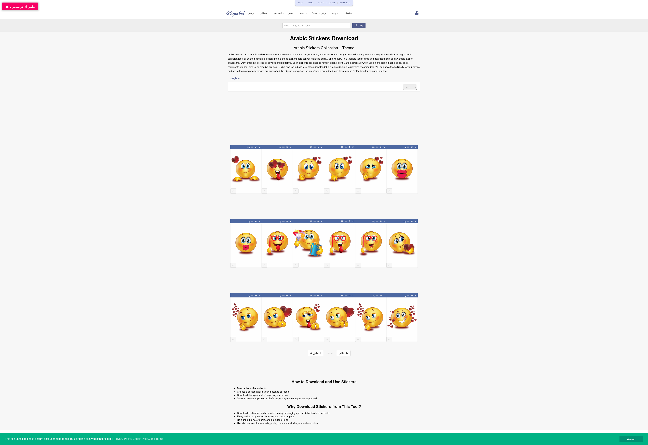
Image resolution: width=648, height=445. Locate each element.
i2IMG (311, 2)
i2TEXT (332, 2)
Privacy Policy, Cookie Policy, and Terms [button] (138, 438)
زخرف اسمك (319, 12)
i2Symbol (234, 13)
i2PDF (301, 2)
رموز (251, 12)
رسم (303, 12)
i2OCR (321, 2)
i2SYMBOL (345, 2)
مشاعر (264, 12)
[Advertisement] (324, 118)
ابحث (360, 25)
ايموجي (278, 12)
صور (291, 12)
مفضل (349, 12)
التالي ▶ (343, 353)
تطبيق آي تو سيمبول (21, 6)
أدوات (335, 12)
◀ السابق (315, 353)
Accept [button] (631, 439)
